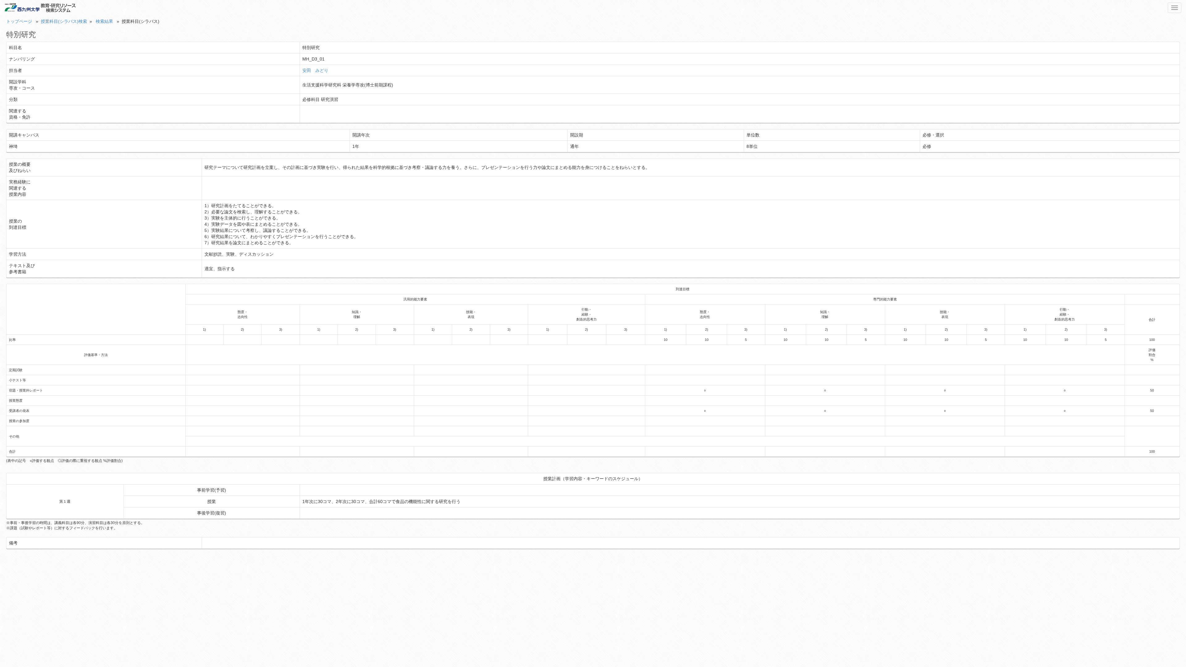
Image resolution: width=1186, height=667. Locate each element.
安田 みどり (315, 70)
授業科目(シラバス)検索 (64, 21)
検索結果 (104, 21)
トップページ (19, 21)
